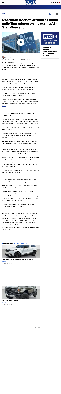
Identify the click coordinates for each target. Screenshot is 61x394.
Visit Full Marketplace (35, 243)
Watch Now (55, 2)
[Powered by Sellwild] (37, 327)
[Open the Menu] (2, 2)
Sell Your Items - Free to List (20, 243)
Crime (4, 13)
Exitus (4, 106)
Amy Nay (9, 57)
